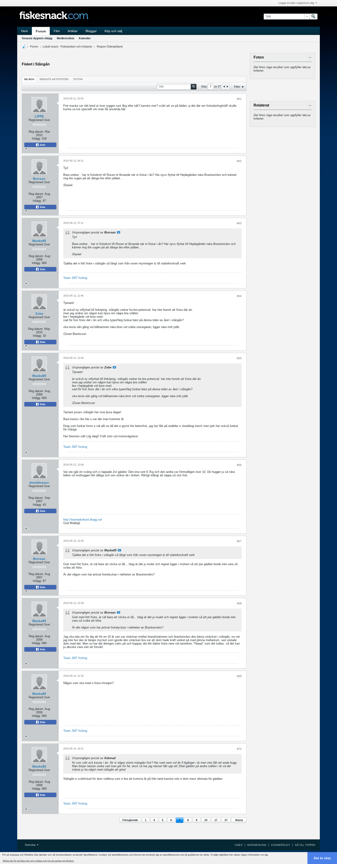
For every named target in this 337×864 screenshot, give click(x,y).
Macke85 (39, 241)
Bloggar (91, 31)
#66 (239, 465)
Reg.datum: (36, 131)
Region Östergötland (110, 46)
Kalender (85, 38)
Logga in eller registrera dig (296, 3)
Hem (24, 31)
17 (216, 820)
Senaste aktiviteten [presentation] (53, 79)
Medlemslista (65, 38)
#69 (239, 676)
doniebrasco (39, 482)
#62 (239, 161)
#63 (239, 223)
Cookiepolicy (280, 845)
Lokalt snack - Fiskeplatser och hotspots (67, 46)
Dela (42, 144)
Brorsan (39, 178)
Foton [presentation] (78, 79)
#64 (239, 296)
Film (57, 31)
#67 (239, 541)
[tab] (29, 79)
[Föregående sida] (224, 86)
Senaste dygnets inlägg (37, 38)
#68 (239, 603)
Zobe (39, 313)
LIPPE (39, 116)
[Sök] (313, 17)
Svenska (30, 845)
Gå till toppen (305, 845)
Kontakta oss (256, 845)
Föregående (130, 820)
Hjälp (239, 845)
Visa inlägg (118, 232)
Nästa (239, 820)
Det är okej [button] (322, 858)
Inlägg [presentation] (29, 79)
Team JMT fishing (75, 278)
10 (205, 820)
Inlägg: (36, 138)
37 (226, 820)
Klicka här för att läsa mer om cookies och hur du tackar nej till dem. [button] (38, 860)
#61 (239, 99)
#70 (239, 749)
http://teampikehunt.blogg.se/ (82, 519)
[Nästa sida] (227, 86)
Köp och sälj (113, 31)
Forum (41, 31)
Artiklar (73, 31)
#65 (239, 358)
